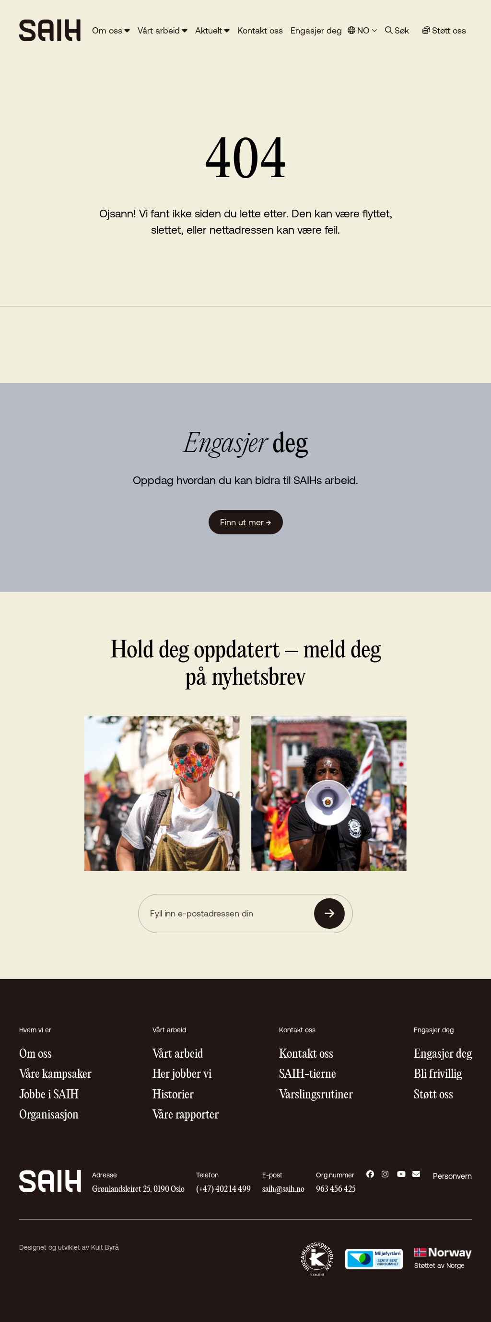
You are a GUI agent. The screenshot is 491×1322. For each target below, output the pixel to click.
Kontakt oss (260, 30)
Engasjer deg (316, 30)
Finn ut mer (245, 522)
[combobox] (362, 30)
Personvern (452, 1176)
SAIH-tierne (307, 1074)
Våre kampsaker (55, 1074)
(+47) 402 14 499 (223, 1189)
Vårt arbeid (159, 30)
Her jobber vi (181, 1074)
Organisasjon (49, 1115)
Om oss (107, 30)
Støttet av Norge (439, 1265)
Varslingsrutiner (316, 1095)
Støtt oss (433, 1095)
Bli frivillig (438, 1074)
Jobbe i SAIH (49, 1095)
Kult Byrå (105, 1247)
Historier (173, 1095)
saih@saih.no (283, 1189)
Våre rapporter (185, 1115)
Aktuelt (208, 30)
